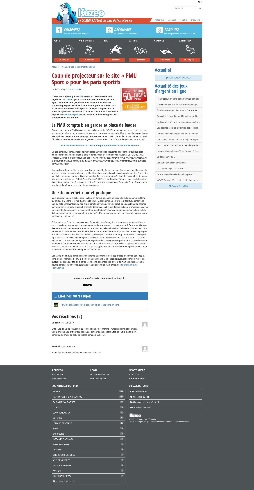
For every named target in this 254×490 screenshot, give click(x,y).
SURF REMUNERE (61, 444)
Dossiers (172, 19)
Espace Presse (59, 378)
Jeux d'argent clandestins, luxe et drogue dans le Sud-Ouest (179, 145)
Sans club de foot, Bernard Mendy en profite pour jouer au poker (179, 116)
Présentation (58, 374)
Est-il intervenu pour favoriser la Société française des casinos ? (179, 110)
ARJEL (70, 99)
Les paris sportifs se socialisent (171, 162)
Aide (200, 2)
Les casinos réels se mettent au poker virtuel (177, 127)
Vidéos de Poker (141, 391)
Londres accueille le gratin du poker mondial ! (178, 133)
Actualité (163, 70)
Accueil (55, 66)
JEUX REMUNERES (62, 412)
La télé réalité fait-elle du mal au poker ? (175, 174)
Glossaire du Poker (142, 396)
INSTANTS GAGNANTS (63, 439)
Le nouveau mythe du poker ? (171, 168)
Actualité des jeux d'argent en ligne (78, 66)
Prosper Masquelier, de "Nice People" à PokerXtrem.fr (179, 150)
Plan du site (134, 374)
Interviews (195, 19)
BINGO (56, 428)
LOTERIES (57, 417)
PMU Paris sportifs (71, 114)
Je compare (64, 59)
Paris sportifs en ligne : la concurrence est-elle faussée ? (179, 121)
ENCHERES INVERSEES (64, 454)
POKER (56, 391)
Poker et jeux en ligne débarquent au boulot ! (178, 98)
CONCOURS (58, 433)
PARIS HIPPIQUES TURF (64, 402)
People (183, 19)
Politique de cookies (99, 374)
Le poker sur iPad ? (166, 156)
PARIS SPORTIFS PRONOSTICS (67, 396)
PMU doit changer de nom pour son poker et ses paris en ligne (90, 304)
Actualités (159, 19)
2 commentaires (72, 89)
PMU (80, 96)
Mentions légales (98, 378)
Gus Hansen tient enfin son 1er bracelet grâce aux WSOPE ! (179, 104)
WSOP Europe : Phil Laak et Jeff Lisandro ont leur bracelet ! (179, 180)
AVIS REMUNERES (61, 460)
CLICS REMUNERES (62, 465)
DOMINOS (57, 449)
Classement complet (179, 77)
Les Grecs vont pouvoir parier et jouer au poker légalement (179, 139)
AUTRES (57, 470)
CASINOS (57, 407)
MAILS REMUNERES (62, 476)
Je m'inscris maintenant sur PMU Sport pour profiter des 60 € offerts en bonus (100, 145)
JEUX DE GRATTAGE (62, 423)
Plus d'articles (179, 185)
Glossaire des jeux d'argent (146, 402)
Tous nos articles (65, 481)
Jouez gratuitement (142, 407)
